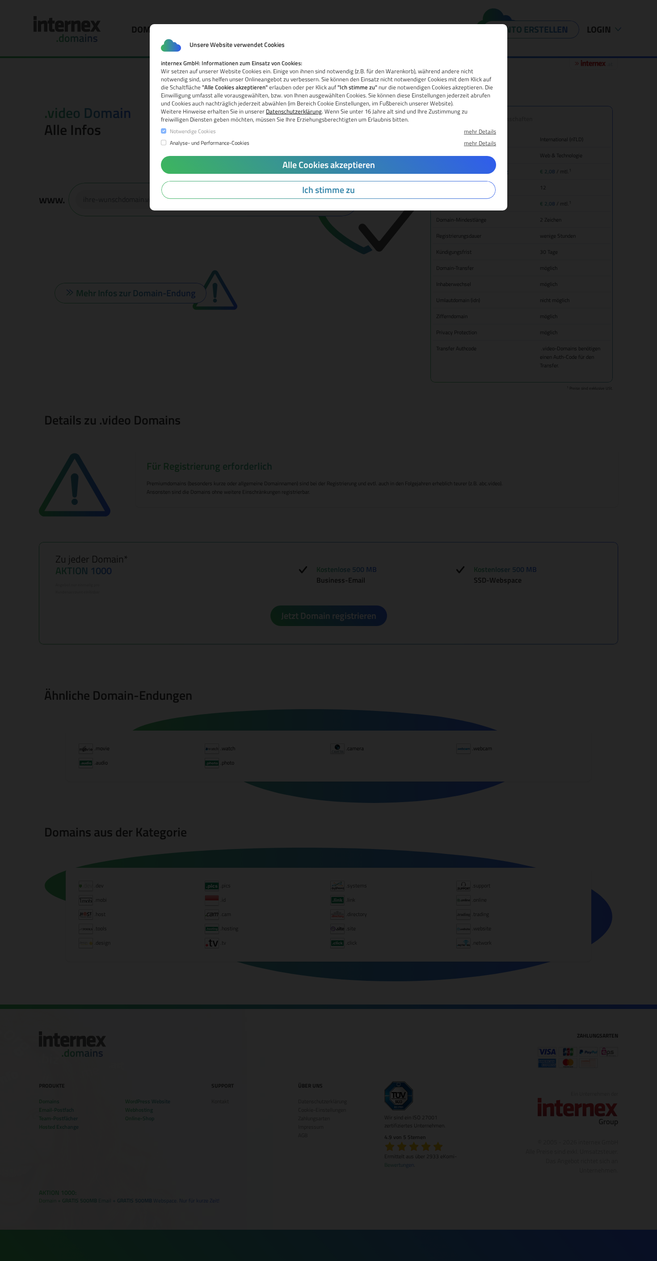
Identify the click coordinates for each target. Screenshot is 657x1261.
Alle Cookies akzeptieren (328, 165)
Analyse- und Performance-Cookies (209, 143)
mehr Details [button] (480, 131)
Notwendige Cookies (193, 131)
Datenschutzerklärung (294, 111)
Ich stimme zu (328, 190)
